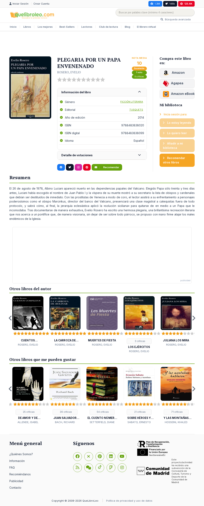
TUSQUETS (136, 109)
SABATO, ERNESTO (139, 422)
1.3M (157, 3)
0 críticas (139, 76)
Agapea (177, 83)
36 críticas (65, 411)
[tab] (102, 92)
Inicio (13, 26)
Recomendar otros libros (174, 160)
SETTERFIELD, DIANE (102, 422)
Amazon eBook (183, 94)
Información (17, 461)
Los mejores (45, 26)
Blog (127, 26)
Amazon (178, 73)
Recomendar (111, 167)
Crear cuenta (41, 3)
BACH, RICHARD (65, 422)
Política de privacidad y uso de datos (129, 500)
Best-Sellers (67, 26)
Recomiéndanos (20, 474)
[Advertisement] (102, 44)
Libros (27, 26)
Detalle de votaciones (77, 155)
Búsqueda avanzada (177, 19)
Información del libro (76, 92)
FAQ (12, 467)
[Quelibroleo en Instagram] (78, 167)
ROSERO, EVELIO (69, 72)
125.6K (188, 3)
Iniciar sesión (21, 3)
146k (172, 3)
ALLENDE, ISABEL (28, 422)
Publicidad (16, 481)
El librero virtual (146, 26)
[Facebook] (77, 456)
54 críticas (102, 411)
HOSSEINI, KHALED (176, 422)
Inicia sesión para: (175, 114)
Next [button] (194, 318)
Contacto (15, 487)
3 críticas (139, 341)
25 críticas (28, 411)
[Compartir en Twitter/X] (70, 167)
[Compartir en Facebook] (61, 167)
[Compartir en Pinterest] (87, 167)
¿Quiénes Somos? (21, 454)
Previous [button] (10, 318)
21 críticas (140, 411)
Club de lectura (108, 26)
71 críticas (177, 411)
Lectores (86, 26)
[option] (27, 321)
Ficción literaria (131, 101)
